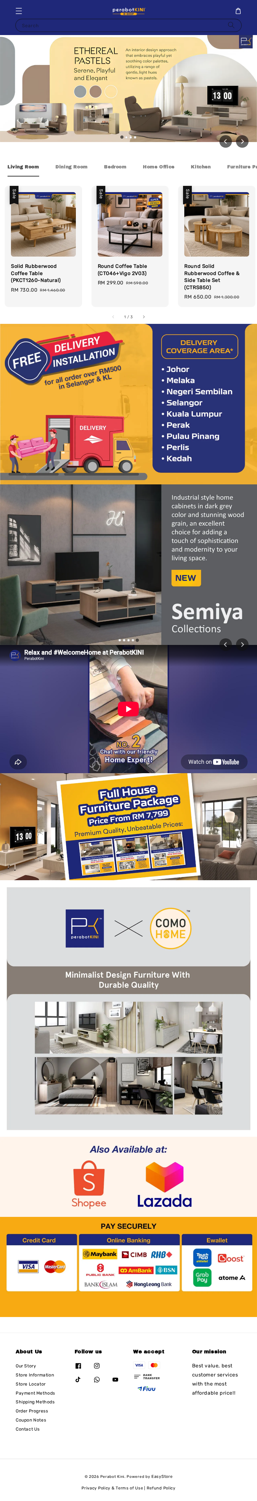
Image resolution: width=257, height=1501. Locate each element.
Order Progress (32, 1411)
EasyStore (161, 1476)
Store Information (35, 1375)
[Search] (231, 25)
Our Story (26, 1366)
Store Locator (31, 1384)
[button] (19, 11)
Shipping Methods (35, 1402)
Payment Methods (35, 1393)
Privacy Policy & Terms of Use (112, 1488)
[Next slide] (242, 141)
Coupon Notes (31, 1420)
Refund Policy (161, 1488)
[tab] (121, 137)
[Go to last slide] (225, 141)
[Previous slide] (225, 644)
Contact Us (28, 1429)
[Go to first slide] (242, 644)
